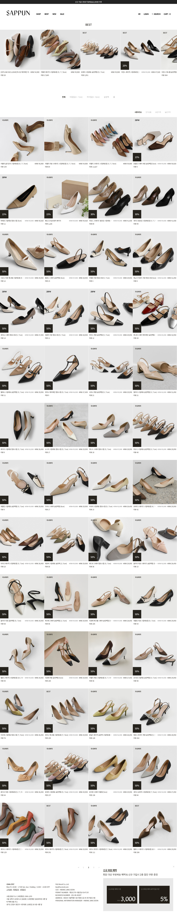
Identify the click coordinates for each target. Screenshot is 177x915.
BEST (47, 14)
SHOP (38, 14)
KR (139, 14)
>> (98, 867)
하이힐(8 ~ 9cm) (93, 97)
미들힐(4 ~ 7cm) (76, 97)
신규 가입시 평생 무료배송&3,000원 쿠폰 (88, 2)
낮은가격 (158, 112)
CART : (167, 14)
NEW (54, 14)
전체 (63, 97)
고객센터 (9, 890)
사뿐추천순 (138, 112)
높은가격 (168, 112)
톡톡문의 (16, 890)
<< (78, 867)
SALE (62, 14)
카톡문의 (23, 890)
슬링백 (106, 97)
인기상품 (148, 112)
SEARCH (157, 14)
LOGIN (146, 14)
